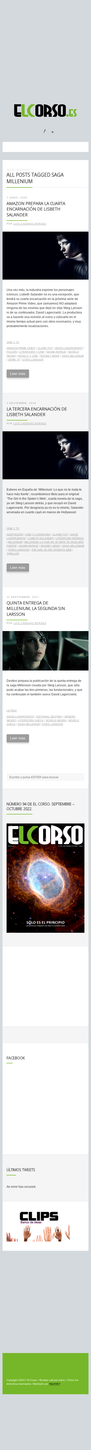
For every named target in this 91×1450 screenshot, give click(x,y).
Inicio (10, 169)
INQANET (54, 1383)
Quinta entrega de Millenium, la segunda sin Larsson (36, 608)
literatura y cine (31, 351)
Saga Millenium (73, 355)
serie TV (14, 359)
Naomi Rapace (56, 351)
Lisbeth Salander (40, 538)
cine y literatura (37, 534)
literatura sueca (30, 720)
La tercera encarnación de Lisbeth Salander (37, 412)
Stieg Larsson (32, 359)
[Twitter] (51, 129)
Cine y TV (13, 342)
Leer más (17, 374)
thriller (13, 553)
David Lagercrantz (68, 348)
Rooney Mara (49, 355)
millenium (15, 542)
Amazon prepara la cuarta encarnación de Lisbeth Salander (36, 209)
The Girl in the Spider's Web (51, 549)
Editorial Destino (49, 716)
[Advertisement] (45, 50)
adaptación (15, 534)
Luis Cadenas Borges (29, 224)
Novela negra (56, 720)
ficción (12, 351)
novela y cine (28, 355)
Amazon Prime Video (21, 348)
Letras (12, 710)
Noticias (23, 169)
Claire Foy (45, 348)
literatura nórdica (70, 538)
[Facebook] (41, 129)
